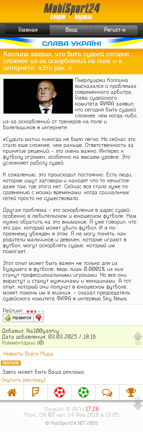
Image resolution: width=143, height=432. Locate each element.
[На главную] (12, 392)
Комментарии (18, 343)
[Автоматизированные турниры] (131, 392)
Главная (28, 30)
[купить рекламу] (23, 380)
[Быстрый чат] (107, 392)
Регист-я (114, 30)
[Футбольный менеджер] (60, 392)
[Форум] (36, 392)
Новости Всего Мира (28, 354)
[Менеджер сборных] (83, 392)
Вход (71, 30)
